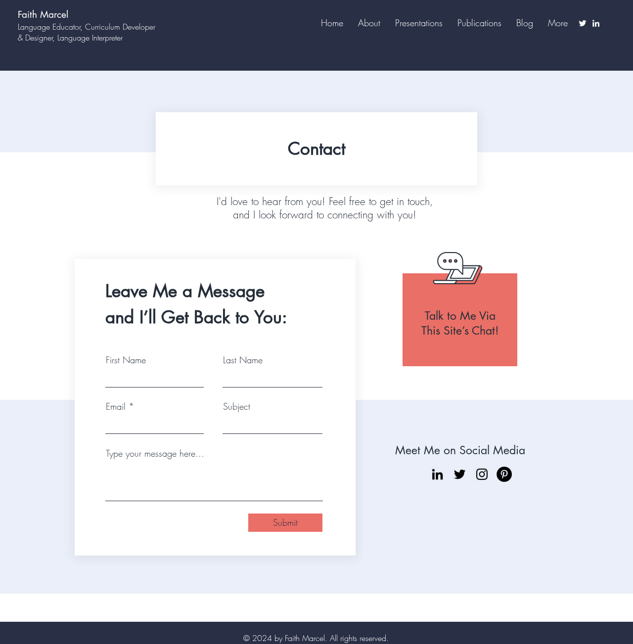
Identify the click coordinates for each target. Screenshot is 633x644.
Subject (236, 406)
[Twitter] (583, 23)
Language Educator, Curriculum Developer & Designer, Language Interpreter (86, 32)
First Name (126, 359)
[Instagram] (482, 474)
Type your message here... (155, 453)
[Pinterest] (504, 474)
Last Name (243, 359)
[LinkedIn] (596, 23)
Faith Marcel (43, 14)
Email (116, 406)
